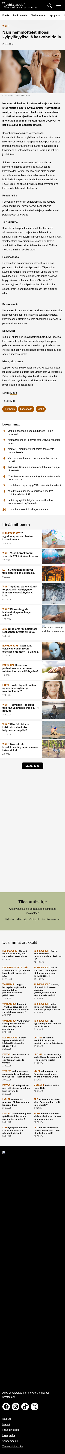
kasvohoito (26, 409)
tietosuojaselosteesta (49, 919)
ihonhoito (9, 409)
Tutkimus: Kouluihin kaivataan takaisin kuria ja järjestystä (34, 469)
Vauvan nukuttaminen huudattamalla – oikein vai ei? (33, 460)
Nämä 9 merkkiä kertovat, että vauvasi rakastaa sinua (34, 442)
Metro (13, 392)
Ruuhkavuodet (20, 15)
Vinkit (6, 26)
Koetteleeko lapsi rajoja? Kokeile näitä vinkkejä (34, 485)
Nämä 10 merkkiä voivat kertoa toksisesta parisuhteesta (31, 451)
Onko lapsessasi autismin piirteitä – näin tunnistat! (30, 433)
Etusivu (6, 15)
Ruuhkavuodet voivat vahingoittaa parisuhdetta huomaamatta (34, 478)
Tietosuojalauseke (12, 1446)
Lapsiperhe (54, 15)
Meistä (6, 1424)
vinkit (41, 409)
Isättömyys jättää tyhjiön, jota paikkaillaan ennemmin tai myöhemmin (31, 502)
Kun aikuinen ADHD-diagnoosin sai (28, 509)
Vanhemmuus (38, 15)
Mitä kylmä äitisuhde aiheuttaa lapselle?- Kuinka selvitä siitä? (30, 493)
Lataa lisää (32, 765)
